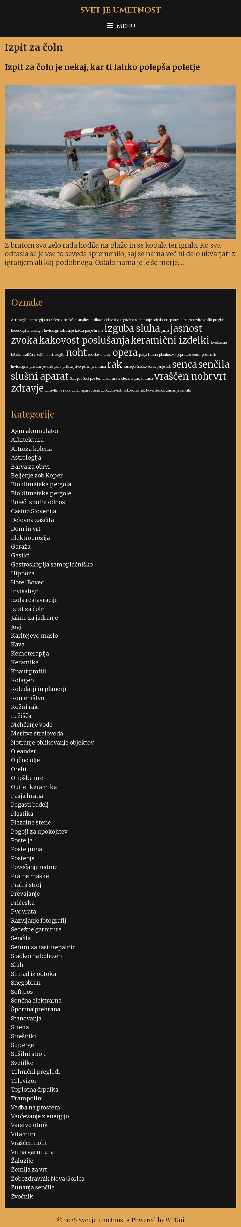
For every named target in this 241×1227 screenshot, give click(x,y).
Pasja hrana (27, 795)
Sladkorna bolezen (36, 956)
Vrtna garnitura (32, 1152)
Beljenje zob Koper (37, 475)
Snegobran (25, 982)
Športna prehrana (35, 1009)
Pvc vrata (23, 911)
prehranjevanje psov (45, 367)
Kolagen (22, 680)
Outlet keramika (34, 787)
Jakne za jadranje (34, 617)
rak (114, 364)
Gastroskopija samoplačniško (52, 564)
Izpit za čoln (28, 609)
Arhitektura (27, 439)
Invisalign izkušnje (59, 331)
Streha (20, 1027)
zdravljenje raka (58, 390)
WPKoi (175, 1219)
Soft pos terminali (96, 379)
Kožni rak (24, 706)
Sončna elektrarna (36, 1000)
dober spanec (169, 320)
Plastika (22, 813)
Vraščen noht (29, 1142)
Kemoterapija (30, 653)
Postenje (23, 858)
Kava (17, 644)
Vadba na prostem (35, 1107)
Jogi (16, 626)
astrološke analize (75, 320)
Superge (22, 1045)
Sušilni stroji (28, 1053)
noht (76, 352)
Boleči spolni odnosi (39, 502)
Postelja (22, 840)
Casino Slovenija (33, 511)
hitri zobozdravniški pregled (202, 320)
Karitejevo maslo (34, 635)
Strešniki (23, 1036)
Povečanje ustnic (34, 867)
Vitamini (23, 1134)
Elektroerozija (30, 537)
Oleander (23, 751)
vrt (220, 376)
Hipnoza (23, 573)
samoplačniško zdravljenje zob (147, 367)
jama (165, 331)
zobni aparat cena (86, 390)
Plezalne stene (31, 822)
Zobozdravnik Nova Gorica (47, 1178)
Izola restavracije (34, 599)
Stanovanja (26, 1018)
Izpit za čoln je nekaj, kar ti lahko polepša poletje (102, 67)
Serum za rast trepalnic (43, 947)
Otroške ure (27, 778)
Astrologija (19, 320)
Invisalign (25, 591)
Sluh (17, 964)
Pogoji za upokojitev (39, 831)
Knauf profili (28, 671)
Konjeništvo (27, 698)
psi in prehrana (94, 367)
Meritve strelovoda (37, 733)
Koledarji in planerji (39, 688)
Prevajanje (25, 893)
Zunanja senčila (33, 1187)
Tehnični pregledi (35, 1071)
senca (184, 364)
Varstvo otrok (29, 1125)
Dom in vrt (25, 528)
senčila (214, 364)
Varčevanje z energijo (40, 1116)
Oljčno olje (25, 760)
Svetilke (22, 1062)
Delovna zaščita (32, 520)
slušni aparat (40, 376)
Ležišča (21, 715)
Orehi (18, 769)
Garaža (20, 546)
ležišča (28, 355)
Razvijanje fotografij (38, 920)
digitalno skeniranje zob (139, 320)
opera (125, 352)
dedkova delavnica (105, 320)
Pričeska (23, 902)
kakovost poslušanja (84, 340)
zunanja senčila (178, 390)
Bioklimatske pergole (41, 493)
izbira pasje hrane (89, 331)
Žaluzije (22, 1160)
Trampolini (27, 1098)
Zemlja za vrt (29, 1169)
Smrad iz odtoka (33, 973)
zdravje (27, 388)
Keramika (25, 662)
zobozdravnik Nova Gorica (144, 390)
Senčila (21, 938)
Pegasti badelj (30, 804)
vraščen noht (183, 376)
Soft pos (76, 379)
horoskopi (18, 331)
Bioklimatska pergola (41, 484)
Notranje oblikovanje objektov (52, 742)
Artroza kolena (31, 448)
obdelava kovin (99, 355)
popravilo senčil (189, 355)
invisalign (35, 331)
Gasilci (20, 555)
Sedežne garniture (36, 929)
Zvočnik (22, 1196)
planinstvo (167, 355)
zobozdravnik (111, 390)
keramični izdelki (170, 340)
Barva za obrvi (30, 466)
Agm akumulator (35, 430)
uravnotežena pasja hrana (132, 379)
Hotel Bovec (27, 582)
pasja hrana (148, 355)
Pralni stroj (26, 884)
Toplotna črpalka (34, 1089)
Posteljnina (26, 849)
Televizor (24, 1080)
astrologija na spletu (44, 320)
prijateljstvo (71, 367)
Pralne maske (30, 876)
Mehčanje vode (31, 724)
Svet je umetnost (120, 10)
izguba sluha (132, 328)
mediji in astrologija (49, 355)
